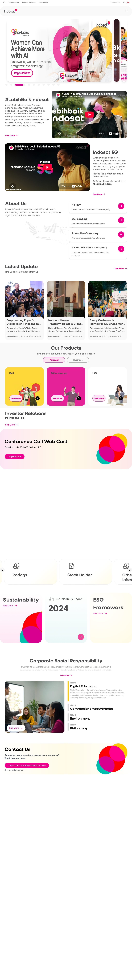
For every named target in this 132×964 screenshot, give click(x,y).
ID (124, 2)
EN (128, 2)
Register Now (14, 456)
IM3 (4, 2)
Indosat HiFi (43, 2)
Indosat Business (28, 2)
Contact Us (115, 2)
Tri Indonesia (14, 2)
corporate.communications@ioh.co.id (27, 765)
